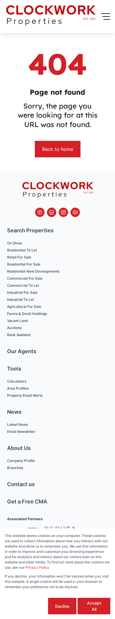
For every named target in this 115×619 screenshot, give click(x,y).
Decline (62, 606)
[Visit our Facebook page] (40, 212)
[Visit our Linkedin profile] (51, 212)
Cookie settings (26, 606)
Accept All (94, 606)
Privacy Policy (37, 567)
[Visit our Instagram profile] (63, 212)
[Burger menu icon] (105, 16)
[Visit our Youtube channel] (75, 212)
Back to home (57, 149)
